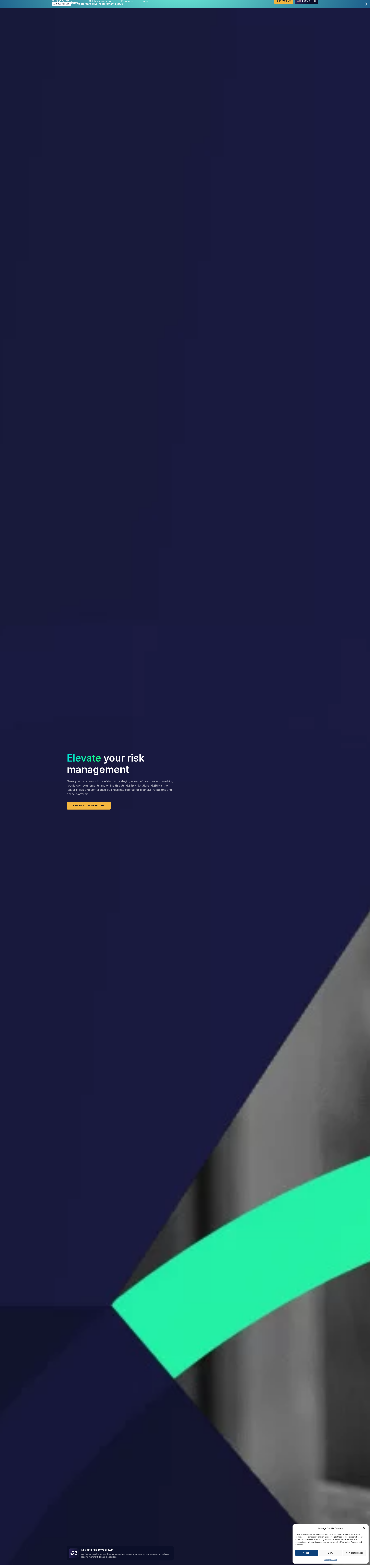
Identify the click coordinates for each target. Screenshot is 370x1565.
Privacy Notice (330, 1559)
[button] (364, 1528)
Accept (306, 1552)
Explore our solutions (88, 805)
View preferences (354, 1552)
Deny (330, 1552)
